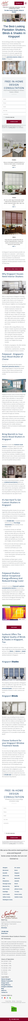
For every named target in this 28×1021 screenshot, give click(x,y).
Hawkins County (18, 897)
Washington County (7, 899)
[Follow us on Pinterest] (4, 998)
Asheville (17, 881)
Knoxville (5, 873)
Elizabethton (6, 881)
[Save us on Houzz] (10, 998)
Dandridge (5, 891)
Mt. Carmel (17, 867)
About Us (3, 990)
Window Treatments (7, 981)
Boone (16, 870)
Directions (4, 927)
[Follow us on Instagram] (7, 998)
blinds (19, 57)
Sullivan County (6, 897)
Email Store (4, 933)
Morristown (5, 870)
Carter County (6, 894)
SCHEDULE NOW (14, 121)
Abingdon (5, 867)
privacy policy (12, 127)
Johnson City (6, 875)
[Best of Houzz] (14, 1009)
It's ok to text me (10, 117)
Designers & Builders (7, 986)
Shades (15, 661)
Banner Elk (17, 878)
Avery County (6, 889)
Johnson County (18, 889)
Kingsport (17, 873)
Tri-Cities (17, 891)
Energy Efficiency (5, 985)
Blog (2, 988)
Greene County (18, 894)
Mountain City (6, 886)
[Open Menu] (25, 3)
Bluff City (17, 886)
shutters (17, 651)
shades (4, 59)
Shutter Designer (6, 979)
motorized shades (7, 688)
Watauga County (7, 883)
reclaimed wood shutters (11, 482)
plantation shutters (12, 57)
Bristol (16, 883)
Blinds (15, 696)
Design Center (5, 983)
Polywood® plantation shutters (10, 366)
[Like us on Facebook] (2, 998)
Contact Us (4, 992)
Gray (4, 878)
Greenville (17, 875)
